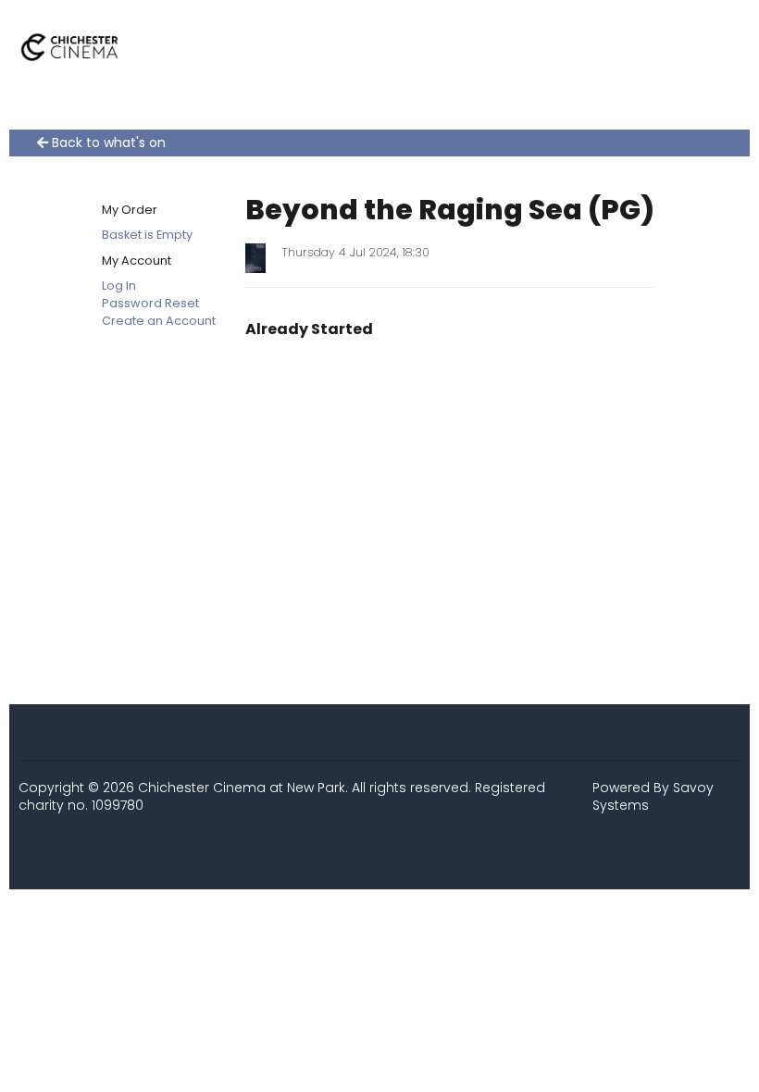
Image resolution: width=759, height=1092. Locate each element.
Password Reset (150, 303)
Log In (119, 285)
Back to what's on (107, 143)
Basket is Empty (147, 234)
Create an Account (159, 321)
